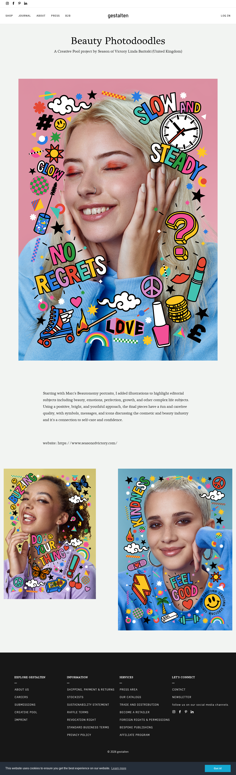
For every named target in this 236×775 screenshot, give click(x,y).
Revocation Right (81, 720)
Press (55, 15)
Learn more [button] (118, 768)
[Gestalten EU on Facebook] (13, 3)
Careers (21, 697)
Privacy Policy (79, 735)
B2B (68, 15)
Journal (24, 15)
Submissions (25, 704)
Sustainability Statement (88, 704)
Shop (9, 15)
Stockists (75, 697)
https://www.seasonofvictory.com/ (88, 443)
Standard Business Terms (88, 727)
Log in (225, 15)
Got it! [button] (218, 768)
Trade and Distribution (139, 704)
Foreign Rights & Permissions (145, 720)
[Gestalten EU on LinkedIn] (25, 3)
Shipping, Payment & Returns (90, 689)
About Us (22, 689)
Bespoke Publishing (136, 727)
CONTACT (178, 689)
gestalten (123, 751)
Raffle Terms (77, 712)
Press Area (129, 689)
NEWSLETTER (181, 697)
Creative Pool (26, 712)
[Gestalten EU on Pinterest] (19, 3)
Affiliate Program (135, 735)
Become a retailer (135, 712)
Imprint (21, 720)
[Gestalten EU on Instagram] (7, 3)
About (41, 15)
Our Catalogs (130, 697)
